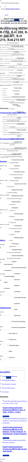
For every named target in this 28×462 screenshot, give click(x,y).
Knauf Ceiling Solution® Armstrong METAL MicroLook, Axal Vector (15, 449)
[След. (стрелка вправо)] (1, 461)
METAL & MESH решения (8, 380)
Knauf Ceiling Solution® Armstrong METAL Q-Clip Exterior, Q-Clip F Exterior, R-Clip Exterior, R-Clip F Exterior (15, 430)
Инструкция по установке (9, 384)
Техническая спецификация (9, 376)
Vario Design (5, 392)
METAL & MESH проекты (8, 388)
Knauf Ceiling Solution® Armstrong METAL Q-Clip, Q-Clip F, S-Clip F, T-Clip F (14, 409)
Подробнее (6, 416)
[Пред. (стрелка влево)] (0, 461)
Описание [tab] (15, 105)
